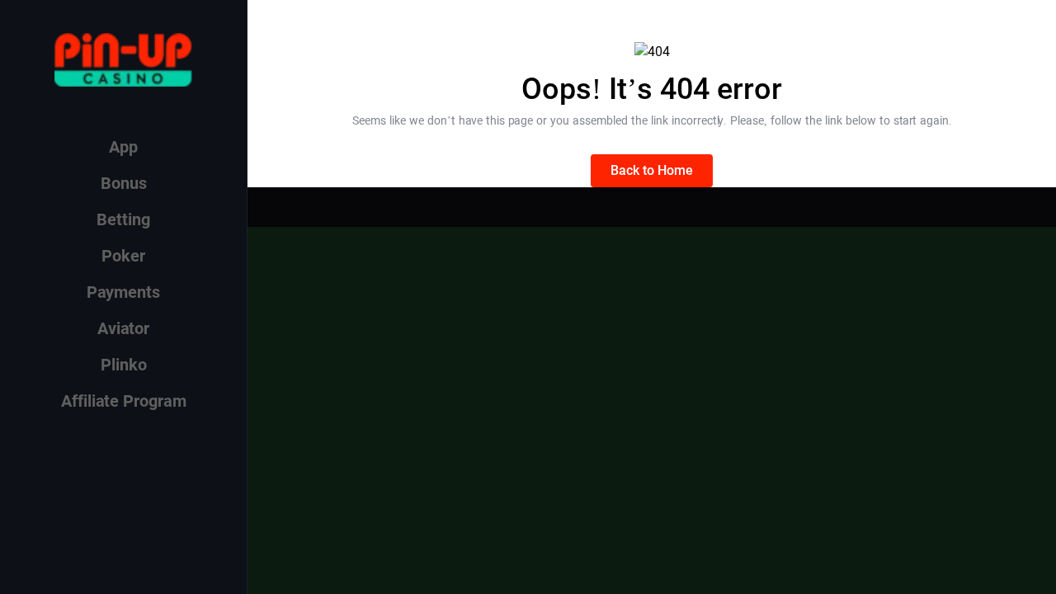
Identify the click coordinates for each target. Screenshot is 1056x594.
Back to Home (651, 170)
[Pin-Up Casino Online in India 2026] (123, 60)
